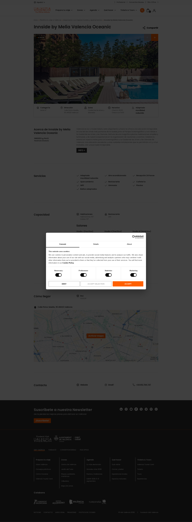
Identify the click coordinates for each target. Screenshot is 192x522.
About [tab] (129, 244)
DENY (64, 284)
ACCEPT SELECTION (96, 284)
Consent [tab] (62, 244)
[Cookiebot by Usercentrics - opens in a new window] (134, 237)
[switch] (83, 275)
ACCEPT (128, 284)
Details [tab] (96, 244)
